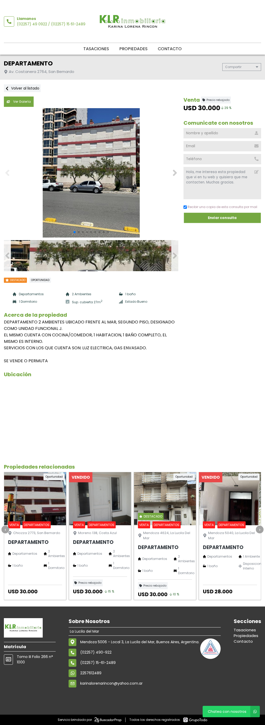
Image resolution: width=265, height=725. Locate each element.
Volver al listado (24, 88)
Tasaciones (96, 49)
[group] (91, 173)
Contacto (170, 49)
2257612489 (90, 673)
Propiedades (133, 49)
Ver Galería (21, 101)
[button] (174, 173)
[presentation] (5, 529)
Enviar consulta (222, 217)
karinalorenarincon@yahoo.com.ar (111, 683)
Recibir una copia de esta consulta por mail (222, 207)
